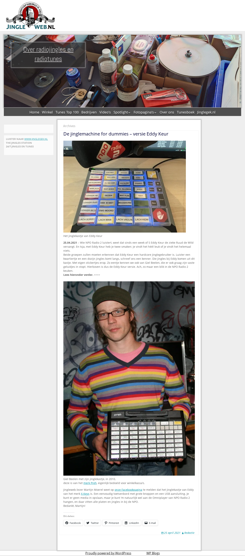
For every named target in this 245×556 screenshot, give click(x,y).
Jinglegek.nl (206, 112)
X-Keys (85, 494)
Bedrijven (89, 112)
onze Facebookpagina (128, 490)
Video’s (105, 112)
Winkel (47, 112)
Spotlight (121, 112)
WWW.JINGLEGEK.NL (36, 139)
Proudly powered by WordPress (108, 553)
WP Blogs (153, 553)
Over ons (167, 112)
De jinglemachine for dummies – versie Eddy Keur (115, 134)
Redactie (189, 533)
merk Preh (90, 483)
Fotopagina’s (144, 112)
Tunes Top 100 (67, 112)
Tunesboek (185, 112)
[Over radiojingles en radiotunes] (30, 15)
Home (34, 112)
